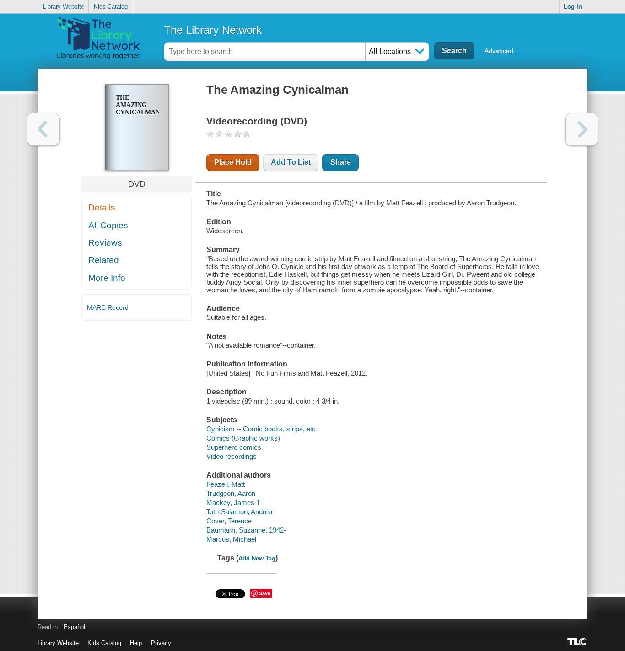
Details (101, 207)
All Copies (108, 225)
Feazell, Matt (225, 484)
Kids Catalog (111, 6)
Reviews (105, 242)
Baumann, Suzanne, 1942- (246, 530)
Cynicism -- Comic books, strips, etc (261, 429)
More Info (106, 278)
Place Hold (233, 162)
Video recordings (231, 456)
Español (74, 627)
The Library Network (213, 30)
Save (264, 593)
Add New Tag (256, 558)
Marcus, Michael (231, 539)
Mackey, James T (233, 502)
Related (103, 260)
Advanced (499, 50)
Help (136, 643)
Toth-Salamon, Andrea (239, 512)
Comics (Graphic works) (243, 438)
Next (581, 129)
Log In (573, 6)
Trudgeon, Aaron (230, 493)
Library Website (63, 6)
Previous (43, 129)
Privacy (161, 643)
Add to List (291, 162)
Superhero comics (233, 447)
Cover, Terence (229, 521)
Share (340, 162)
